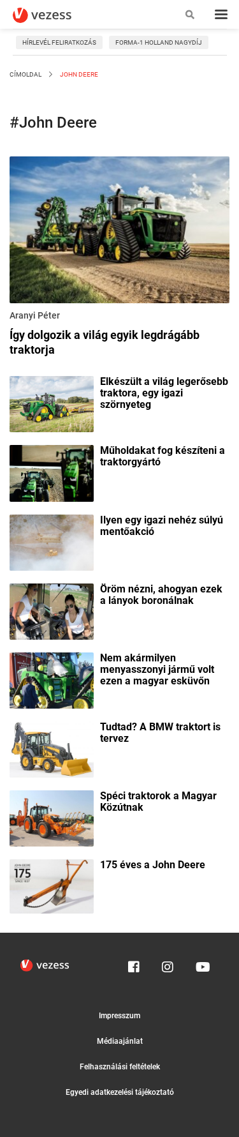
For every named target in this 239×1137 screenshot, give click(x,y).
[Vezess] (54, 15)
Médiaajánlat (120, 1041)
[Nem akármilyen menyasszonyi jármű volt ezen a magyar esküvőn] (52, 679)
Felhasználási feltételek (120, 1066)
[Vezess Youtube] (201, 964)
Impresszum (119, 1015)
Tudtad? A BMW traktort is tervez (160, 732)
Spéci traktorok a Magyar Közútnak (158, 801)
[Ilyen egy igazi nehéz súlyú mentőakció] (52, 541)
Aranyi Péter (35, 315)
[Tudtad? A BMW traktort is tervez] (52, 748)
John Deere (78, 74)
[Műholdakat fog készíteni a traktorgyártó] (52, 472)
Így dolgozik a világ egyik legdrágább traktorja (104, 342)
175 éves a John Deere (152, 865)
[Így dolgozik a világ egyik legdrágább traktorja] (119, 231)
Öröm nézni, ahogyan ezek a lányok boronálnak (161, 595)
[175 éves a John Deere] (52, 885)
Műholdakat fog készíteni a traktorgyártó (162, 456)
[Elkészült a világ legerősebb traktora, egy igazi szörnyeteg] (52, 403)
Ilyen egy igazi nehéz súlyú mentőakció (161, 526)
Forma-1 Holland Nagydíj (158, 42)
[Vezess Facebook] (134, 964)
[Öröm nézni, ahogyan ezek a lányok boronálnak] (52, 610)
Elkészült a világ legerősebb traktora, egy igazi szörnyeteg (164, 393)
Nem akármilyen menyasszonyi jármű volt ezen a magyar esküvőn (157, 669)
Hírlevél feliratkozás (59, 42)
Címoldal (25, 74)
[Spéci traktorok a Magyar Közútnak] (52, 817)
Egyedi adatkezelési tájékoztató (120, 1092)
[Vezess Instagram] (167, 964)
